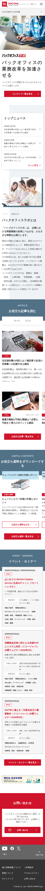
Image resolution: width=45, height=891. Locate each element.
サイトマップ (7, 879)
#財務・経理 (9, 615)
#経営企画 (19, 686)
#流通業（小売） (31, 683)
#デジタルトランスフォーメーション (17, 611)
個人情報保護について (11, 867)
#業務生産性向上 (20, 608)
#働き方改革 (9, 608)
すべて (17, 321)
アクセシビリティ (31, 873)
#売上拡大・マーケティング (14, 683)
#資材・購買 (9, 623)
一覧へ (4, 854)
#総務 (33, 611)
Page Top (39, 855)
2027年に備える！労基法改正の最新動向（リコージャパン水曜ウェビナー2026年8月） (22, 726)
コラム (28, 321)
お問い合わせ (22, 830)
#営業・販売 (31, 619)
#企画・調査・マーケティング (15, 619)
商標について (7, 873)
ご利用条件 (29, 867)
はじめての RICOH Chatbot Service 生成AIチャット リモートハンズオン (22, 596)
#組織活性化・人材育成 (26, 743)
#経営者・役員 (9, 686)
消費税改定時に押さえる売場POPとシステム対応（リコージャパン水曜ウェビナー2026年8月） (22, 661)
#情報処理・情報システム (23, 615)
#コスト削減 (32, 679)
